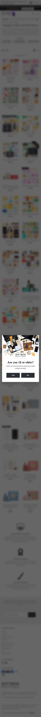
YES (13, 375)
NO (28, 375)
